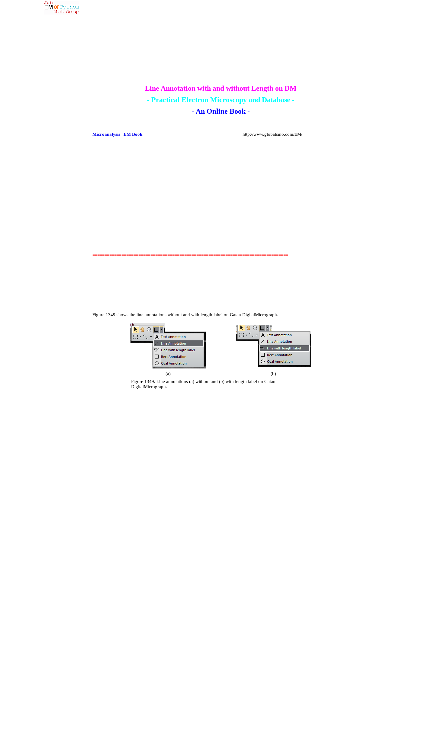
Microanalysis (106, 134)
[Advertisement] (203, 221)
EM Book (133, 134)
